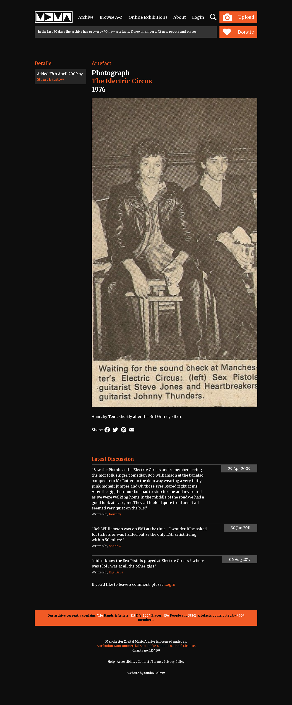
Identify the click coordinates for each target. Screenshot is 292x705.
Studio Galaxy (154, 673)
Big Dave (116, 572)
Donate (246, 32)
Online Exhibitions (148, 17)
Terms (156, 662)
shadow (115, 546)
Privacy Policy (174, 662)
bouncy (115, 514)
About (179, 17)
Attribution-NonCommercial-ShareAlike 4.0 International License (146, 646)
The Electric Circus (122, 81)
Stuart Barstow (50, 79)
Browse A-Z (111, 17)
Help (111, 662)
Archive (86, 17)
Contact (143, 662)
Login (198, 17)
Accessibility (126, 662)
